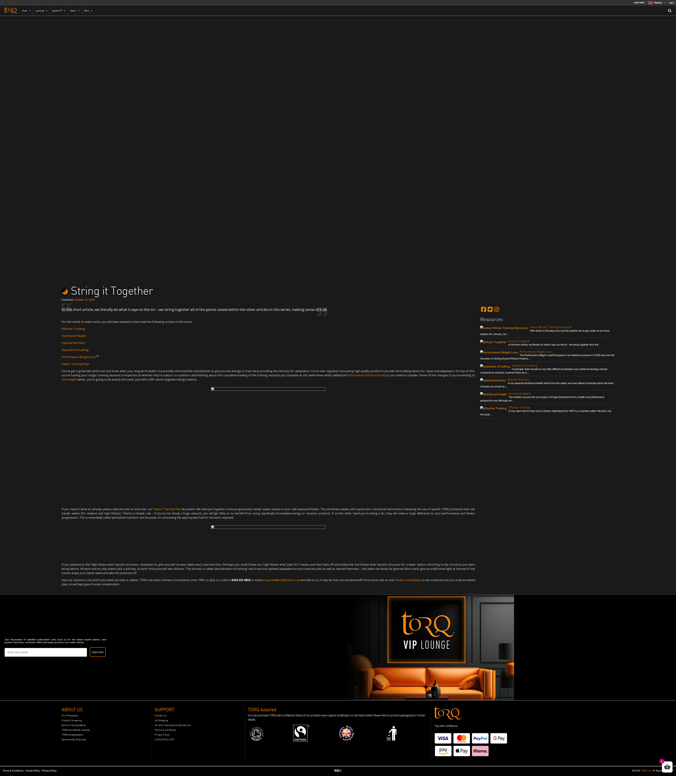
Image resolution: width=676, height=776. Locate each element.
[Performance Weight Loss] (500, 352)
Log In (671, 2)
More (86, 10)
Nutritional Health (74, 336)
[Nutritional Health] (494, 394)
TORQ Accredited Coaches (76, 730)
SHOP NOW (639, 2)
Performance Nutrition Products (368, 375)
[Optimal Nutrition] (494, 380)
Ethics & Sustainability (74, 725)
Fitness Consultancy (408, 580)
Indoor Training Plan (75, 364)
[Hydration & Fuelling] (496, 366)
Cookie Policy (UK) (164, 739)
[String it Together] (494, 342)
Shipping (658, 2)
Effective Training (73, 329)
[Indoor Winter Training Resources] (505, 327)
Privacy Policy (162, 734)
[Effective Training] (494, 408)
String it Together (519, 341)
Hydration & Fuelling (75, 350)
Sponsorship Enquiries (74, 739)
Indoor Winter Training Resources (551, 327)
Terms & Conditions (165, 730)
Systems (57, 10)
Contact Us (161, 715)
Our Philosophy (70, 715)
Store (24, 10)
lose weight (69, 379)
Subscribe (98, 652)
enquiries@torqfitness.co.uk (281, 580)
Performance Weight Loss (79, 357)
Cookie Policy (33, 770)
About (73, 10)
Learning (39, 10)
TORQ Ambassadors (72, 734)
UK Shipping (161, 720)
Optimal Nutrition (73, 343)
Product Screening (72, 720)
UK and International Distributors (173, 725)
